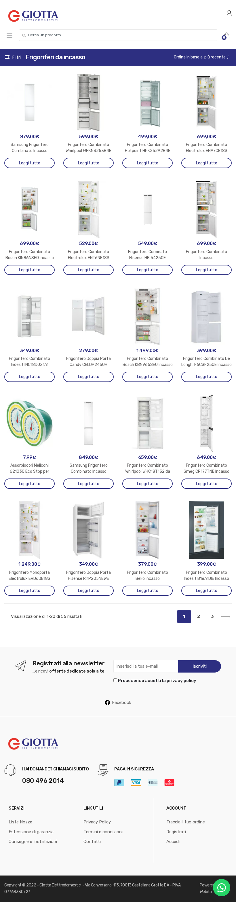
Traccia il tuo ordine (185, 822)
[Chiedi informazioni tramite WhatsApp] (221, 887)
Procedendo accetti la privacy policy (157, 680)
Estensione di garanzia (31, 831)
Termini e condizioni (103, 831)
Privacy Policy (97, 822)
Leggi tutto (29, 163)
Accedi (173, 841)
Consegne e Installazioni (33, 841)
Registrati (176, 831)
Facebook (121, 702)
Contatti (92, 841)
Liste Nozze (20, 822)
